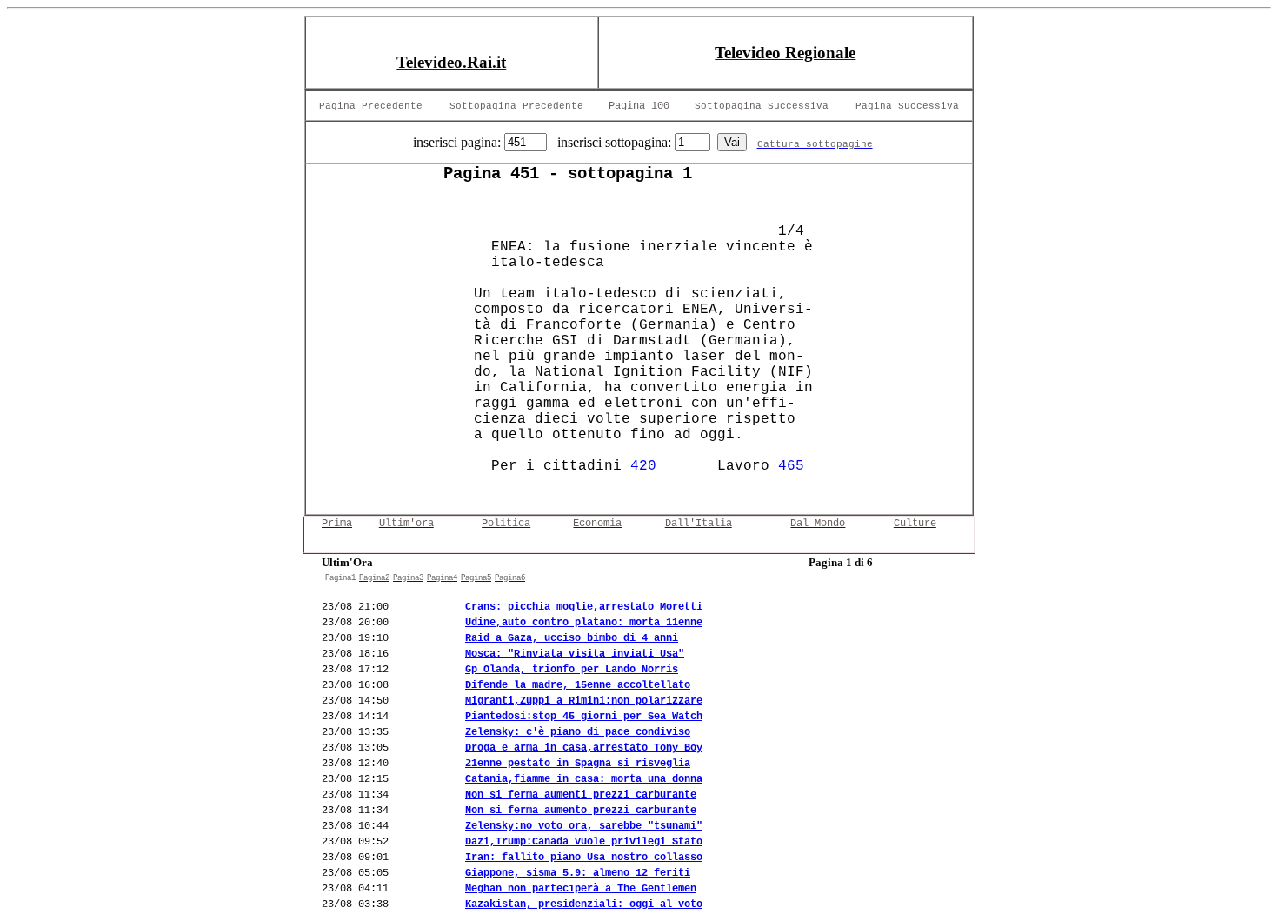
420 (643, 466)
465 (791, 466)
